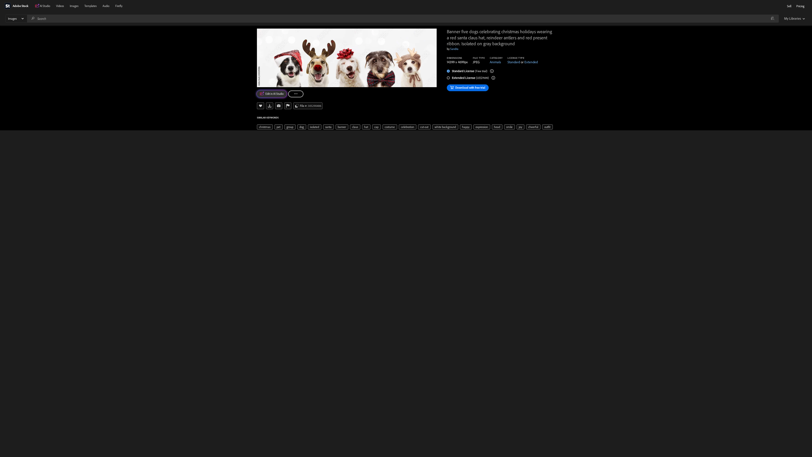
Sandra (454, 49)
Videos (60, 6)
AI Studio (45, 6)
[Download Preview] (269, 105)
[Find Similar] (278, 105)
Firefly (118, 6)
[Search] (33, 18)
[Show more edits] (295, 94)
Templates (90, 6)
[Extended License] (493, 77)
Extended (531, 62)
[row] (265, 126)
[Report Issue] (287, 105)
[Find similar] (772, 19)
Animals (495, 62)
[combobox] (403, 18)
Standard (514, 62)
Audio (106, 6)
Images (74, 6)
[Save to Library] (260, 105)
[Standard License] (491, 71)
